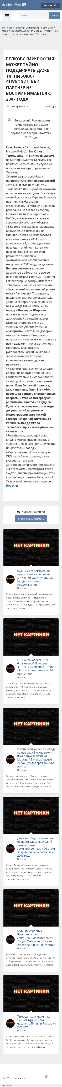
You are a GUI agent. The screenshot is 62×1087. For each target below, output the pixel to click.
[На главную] (15, 5)
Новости (12, 485)
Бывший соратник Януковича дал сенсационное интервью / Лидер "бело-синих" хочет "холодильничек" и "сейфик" (36, 938)
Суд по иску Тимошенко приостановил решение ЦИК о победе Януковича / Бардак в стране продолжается (35, 577)
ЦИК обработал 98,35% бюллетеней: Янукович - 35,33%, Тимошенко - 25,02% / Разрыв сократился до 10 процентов (36, 667)
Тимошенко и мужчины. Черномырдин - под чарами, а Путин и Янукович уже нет (36, 1022)
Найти (54, 15)
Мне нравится (19, 106)
